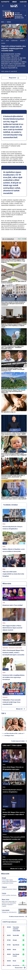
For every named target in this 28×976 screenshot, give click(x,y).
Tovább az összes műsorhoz (16, 916)
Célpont (4, 887)
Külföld (9, 22)
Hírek (4, 524)
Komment (5, 697)
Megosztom (12, 77)
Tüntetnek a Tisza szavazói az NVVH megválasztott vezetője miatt (14, 838)
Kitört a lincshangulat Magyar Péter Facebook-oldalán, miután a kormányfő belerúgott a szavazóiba (13, 652)
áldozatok (22, 40)
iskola (7, 40)
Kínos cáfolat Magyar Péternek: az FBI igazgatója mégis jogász (13, 768)
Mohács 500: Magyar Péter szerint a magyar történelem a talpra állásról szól (14, 814)
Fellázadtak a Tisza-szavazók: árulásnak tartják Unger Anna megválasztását (12, 702)
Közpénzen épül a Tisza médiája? (13, 605)
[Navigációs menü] (2, 6)
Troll (4, 602)
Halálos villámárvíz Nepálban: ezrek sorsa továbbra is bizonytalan (14, 550)
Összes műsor (19, 967)
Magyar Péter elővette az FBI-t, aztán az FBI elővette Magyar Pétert (13, 734)
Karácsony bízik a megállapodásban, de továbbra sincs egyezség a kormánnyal (14, 677)
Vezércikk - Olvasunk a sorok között (12, 647)
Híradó (4, 878)
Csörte (4, 893)
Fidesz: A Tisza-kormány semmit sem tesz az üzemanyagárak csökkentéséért (13, 862)
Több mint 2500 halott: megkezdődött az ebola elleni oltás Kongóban (13, 574)
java (2, 40)
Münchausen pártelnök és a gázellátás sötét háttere (19, 17)
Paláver (5, 834)
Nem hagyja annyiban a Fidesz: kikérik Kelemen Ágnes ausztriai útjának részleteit (12, 628)
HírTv (2, 22)
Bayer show (5, 899)
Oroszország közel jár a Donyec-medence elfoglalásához (13, 528)
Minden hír (19, 709)
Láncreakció (5, 910)
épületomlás (14, 40)
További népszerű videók (18, 741)
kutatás (3, 43)
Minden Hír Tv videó (16, 868)
